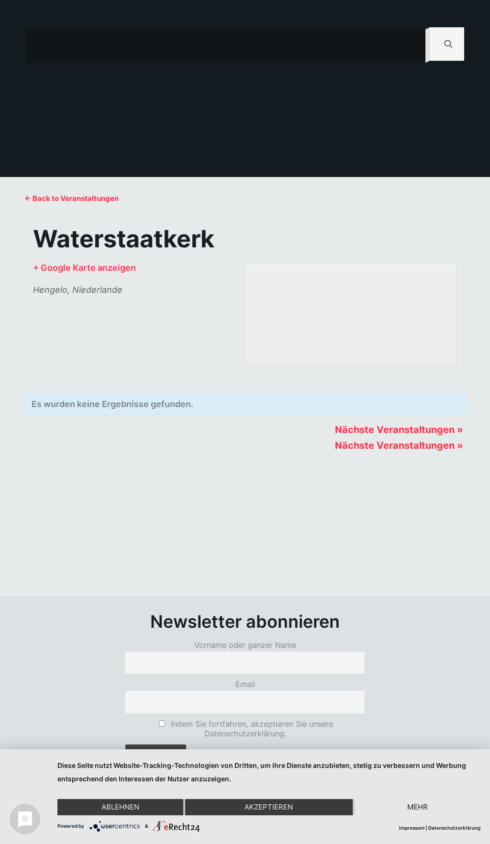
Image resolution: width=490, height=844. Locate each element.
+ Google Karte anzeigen (84, 268)
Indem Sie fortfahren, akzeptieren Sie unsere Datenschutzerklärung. (250, 728)
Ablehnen (120, 806)
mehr (417, 806)
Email (245, 684)
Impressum (411, 828)
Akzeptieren (269, 806)
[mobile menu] (410, 46)
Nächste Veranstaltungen (399, 429)
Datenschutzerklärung (454, 828)
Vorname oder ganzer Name (245, 645)
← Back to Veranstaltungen (71, 198)
